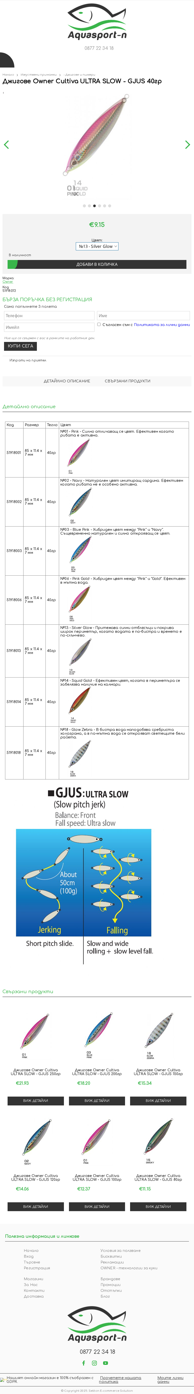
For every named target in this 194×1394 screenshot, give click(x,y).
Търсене (32, 1262)
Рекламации (112, 1262)
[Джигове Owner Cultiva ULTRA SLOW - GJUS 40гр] (3, 92)
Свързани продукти (127, 381)
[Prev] (8, 145)
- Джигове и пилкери (79, 74)
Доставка (34, 1296)
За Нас (31, 1285)
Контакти (34, 1291)
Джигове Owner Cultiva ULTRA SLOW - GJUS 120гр (35, 1178)
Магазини (33, 1279)
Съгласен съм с (146, 325)
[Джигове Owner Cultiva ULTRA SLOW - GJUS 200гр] (97, 1036)
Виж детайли (35, 1101)
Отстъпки (111, 1291)
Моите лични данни (170, 1380)
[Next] (186, 145)
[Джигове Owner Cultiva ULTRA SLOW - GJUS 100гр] (97, 1141)
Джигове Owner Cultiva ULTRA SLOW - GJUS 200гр (97, 1072)
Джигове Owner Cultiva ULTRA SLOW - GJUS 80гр (158, 1178)
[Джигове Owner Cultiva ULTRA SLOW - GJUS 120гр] (36, 1141)
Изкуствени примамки (39, 74)
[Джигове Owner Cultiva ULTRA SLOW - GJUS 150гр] (158, 1036)
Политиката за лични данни (162, 325)
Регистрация (37, 1268)
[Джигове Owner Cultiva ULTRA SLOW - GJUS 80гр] (158, 1141)
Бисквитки (111, 1256)
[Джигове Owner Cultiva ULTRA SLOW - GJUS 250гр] (36, 1036)
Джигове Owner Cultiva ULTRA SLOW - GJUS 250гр (36, 1072)
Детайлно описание (67, 381)
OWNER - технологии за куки (129, 1268)
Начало (8, 74)
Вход (29, 1256)
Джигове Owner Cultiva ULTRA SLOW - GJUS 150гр (158, 1072)
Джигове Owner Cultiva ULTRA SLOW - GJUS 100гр (97, 1178)
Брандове (110, 1279)
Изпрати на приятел (28, 360)
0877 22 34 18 (99, 48)
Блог (105, 1296)
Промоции (110, 1285)
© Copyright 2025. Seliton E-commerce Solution (97, 1390)
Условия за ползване (121, 1251)
